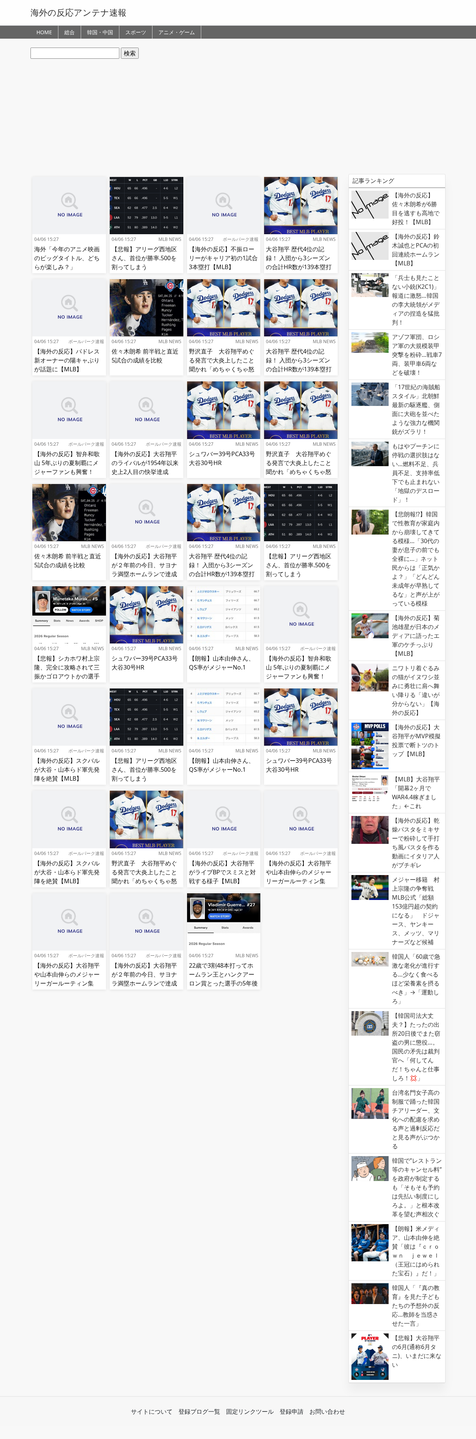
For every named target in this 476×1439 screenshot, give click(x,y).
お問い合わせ (327, 1411)
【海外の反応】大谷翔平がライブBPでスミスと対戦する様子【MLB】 (222, 872)
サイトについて (152, 1411)
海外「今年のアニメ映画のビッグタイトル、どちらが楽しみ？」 (67, 258)
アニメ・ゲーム (176, 32)
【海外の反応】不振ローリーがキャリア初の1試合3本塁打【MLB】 (223, 258)
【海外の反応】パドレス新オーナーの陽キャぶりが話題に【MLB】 (67, 360)
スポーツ (135, 32)
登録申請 (291, 1411)
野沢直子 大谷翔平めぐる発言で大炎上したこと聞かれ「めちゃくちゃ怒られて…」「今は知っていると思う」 (221, 369)
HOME (44, 32)
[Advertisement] (238, 116)
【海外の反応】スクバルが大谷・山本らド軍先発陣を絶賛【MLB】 (67, 769)
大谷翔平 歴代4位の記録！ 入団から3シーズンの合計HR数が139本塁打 (299, 258)
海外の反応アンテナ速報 (78, 12)
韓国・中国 (100, 32)
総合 (69, 32)
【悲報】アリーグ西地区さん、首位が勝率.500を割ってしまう (144, 258)
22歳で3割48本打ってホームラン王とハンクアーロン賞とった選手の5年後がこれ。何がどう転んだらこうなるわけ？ (223, 983)
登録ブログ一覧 (199, 1411)
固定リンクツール (250, 1411)
